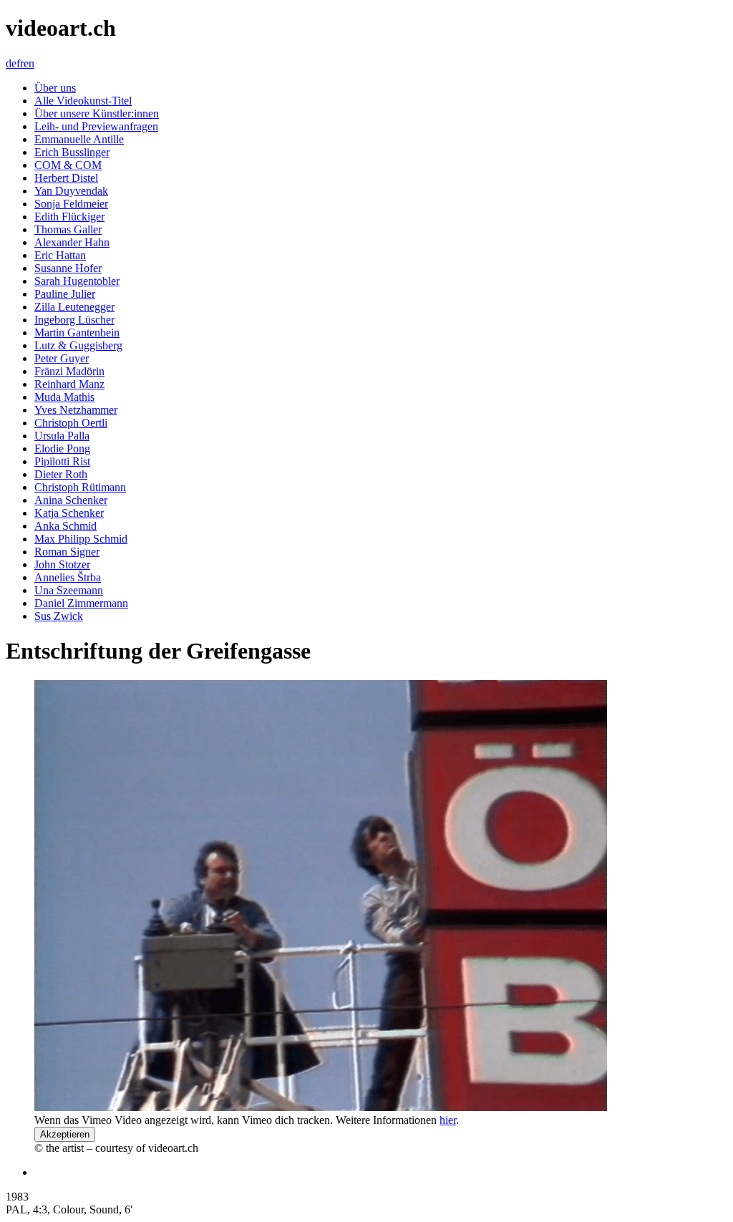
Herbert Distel (66, 178)
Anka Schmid (65, 526)
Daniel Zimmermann (81, 603)
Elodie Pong (62, 448)
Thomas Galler (68, 229)
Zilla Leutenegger (74, 307)
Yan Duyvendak (71, 191)
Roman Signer (66, 551)
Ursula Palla (61, 436)
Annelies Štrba (67, 577)
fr (20, 63)
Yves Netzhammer (75, 410)
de (11, 63)
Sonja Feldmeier (71, 204)
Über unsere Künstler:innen (96, 113)
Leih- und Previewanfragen (96, 126)
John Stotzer (62, 564)
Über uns (55, 88)
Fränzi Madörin (69, 371)
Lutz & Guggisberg (78, 345)
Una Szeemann (68, 590)
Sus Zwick (58, 616)
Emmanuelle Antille (79, 139)
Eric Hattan (60, 255)
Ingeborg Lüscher (74, 320)
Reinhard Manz (69, 384)
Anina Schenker (70, 500)
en (29, 63)
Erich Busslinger (72, 152)
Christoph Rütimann (80, 487)
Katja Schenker (69, 513)
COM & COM (68, 165)
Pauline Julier (64, 294)
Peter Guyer (61, 358)
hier (448, 1120)
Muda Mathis (64, 397)
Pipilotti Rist (62, 461)
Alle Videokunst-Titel (83, 100)
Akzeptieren (64, 1134)
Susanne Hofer (68, 268)
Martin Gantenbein (77, 332)
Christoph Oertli (70, 423)
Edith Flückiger (69, 216)
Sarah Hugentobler (77, 281)
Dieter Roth (60, 474)
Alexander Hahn (72, 242)
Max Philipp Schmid (80, 539)
